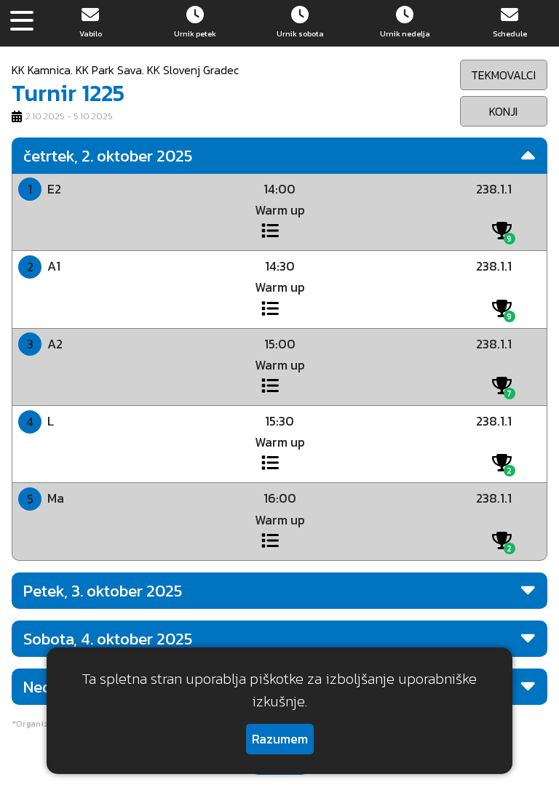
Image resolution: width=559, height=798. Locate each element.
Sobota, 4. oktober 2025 (107, 638)
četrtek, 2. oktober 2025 (107, 155)
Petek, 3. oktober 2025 (102, 590)
